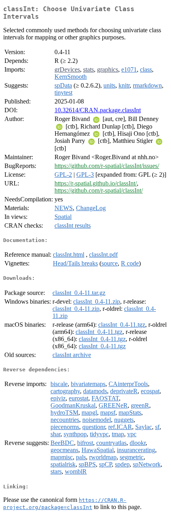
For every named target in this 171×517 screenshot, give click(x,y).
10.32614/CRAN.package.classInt (97, 110)
